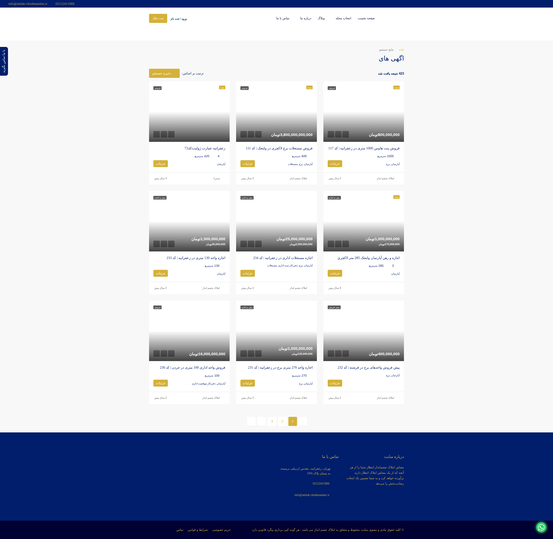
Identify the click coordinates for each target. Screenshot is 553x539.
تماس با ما (282, 18)
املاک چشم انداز (385, 178)
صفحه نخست (366, 18)
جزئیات (335, 163)
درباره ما (305, 18)
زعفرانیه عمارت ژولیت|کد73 (204, 148)
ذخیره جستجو (162, 73)
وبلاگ (321, 18)
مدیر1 (216, 178)
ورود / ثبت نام (179, 18)
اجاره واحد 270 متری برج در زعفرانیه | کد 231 (280, 367)
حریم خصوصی (221, 529)
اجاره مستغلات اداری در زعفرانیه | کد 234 (283, 258)
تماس (179, 529)
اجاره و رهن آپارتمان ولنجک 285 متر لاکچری (368, 258)
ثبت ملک (158, 18)
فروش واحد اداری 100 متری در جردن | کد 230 (192, 367)
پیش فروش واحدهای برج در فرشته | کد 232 (369, 367)
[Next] (261, 421)
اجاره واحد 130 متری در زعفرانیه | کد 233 (196, 258)
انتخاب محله (343, 18)
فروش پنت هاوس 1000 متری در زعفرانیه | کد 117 (364, 148)
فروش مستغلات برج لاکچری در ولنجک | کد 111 (279, 148)
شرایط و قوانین (198, 529)
